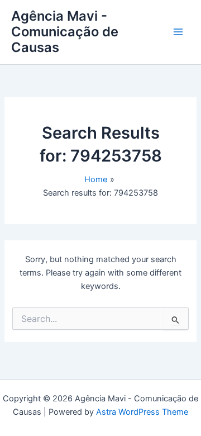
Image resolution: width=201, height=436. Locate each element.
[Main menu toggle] (178, 32)
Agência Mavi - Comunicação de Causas (64, 32)
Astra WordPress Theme (142, 412)
